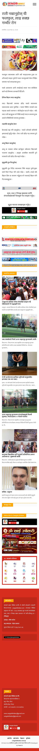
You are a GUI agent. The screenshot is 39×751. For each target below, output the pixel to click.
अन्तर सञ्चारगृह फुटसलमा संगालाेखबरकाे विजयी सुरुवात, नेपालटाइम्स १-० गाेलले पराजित (17, 415)
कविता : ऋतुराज (7, 492)
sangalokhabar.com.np (19, 741)
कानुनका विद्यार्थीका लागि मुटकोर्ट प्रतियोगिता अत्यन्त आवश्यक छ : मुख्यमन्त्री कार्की (18, 455)
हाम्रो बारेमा (16, 738)
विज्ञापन (22, 738)
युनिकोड (28, 738)
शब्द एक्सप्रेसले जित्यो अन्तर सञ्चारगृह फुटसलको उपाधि (19, 339)
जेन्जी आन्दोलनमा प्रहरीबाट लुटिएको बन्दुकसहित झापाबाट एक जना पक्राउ (17, 378)
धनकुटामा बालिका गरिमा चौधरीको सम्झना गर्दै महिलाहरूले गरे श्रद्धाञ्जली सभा (16, 303)
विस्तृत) (6, 616)
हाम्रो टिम (9, 738)
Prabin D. (20, 745)
